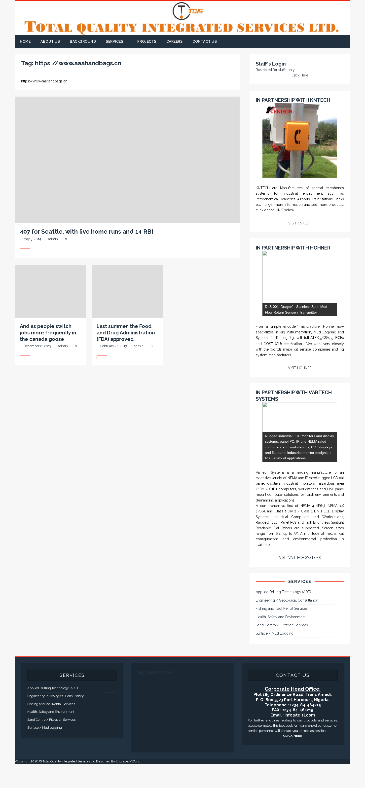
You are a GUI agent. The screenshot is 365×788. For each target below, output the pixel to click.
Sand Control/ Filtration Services (282, 649)
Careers (174, 41)
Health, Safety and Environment (280, 641)
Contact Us (204, 41)
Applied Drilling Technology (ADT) (283, 616)
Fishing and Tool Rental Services (282, 632)
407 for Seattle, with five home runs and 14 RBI (86, 231)
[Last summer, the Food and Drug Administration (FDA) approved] (127, 357)
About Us (50, 41)
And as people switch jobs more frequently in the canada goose (48, 332)
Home (25, 41)
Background (83, 41)
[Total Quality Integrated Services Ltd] (182, 32)
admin (53, 239)
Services (114, 41)
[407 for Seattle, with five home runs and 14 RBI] (127, 250)
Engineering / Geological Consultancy (287, 624)
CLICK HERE (292, 759)
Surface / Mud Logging (274, 657)
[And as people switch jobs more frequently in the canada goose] (50, 357)
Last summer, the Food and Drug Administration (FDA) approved (126, 332)
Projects (146, 41)
